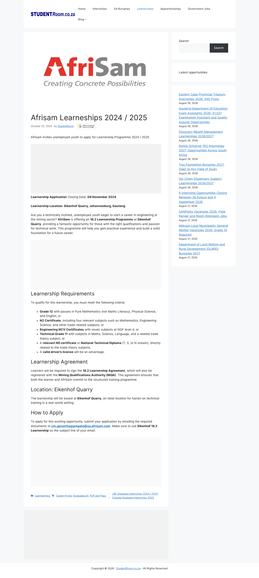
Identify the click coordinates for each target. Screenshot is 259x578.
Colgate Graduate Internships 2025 (133, 497)
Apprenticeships (171, 8)
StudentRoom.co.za (128, 568)
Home (82, 8)
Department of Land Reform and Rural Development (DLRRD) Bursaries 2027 (202, 249)
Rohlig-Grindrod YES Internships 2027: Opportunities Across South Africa (203, 150)
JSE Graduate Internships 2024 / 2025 (135, 493)
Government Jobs (199, 8)
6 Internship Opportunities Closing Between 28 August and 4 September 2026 (203, 197)
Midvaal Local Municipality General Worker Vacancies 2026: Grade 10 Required (203, 230)
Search (184, 41)
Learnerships (145, 8)
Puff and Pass (98, 495)
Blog (81, 19)
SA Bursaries (122, 8)
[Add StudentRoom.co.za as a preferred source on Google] (86, 126)
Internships (100, 8)
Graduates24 (80, 495)
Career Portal (64, 495)
